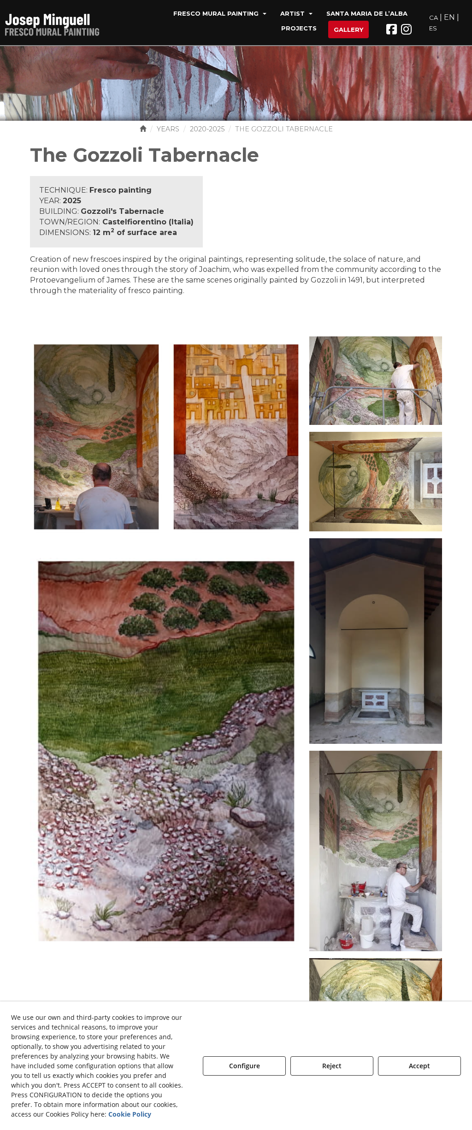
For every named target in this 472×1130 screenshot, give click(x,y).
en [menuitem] (449, 17)
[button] (57, 23)
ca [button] (433, 17)
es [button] (433, 28)
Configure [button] (244, 1065)
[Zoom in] (96, 436)
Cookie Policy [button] (129, 1114)
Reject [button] (332, 1065)
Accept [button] (419, 1065)
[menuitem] (219, 14)
